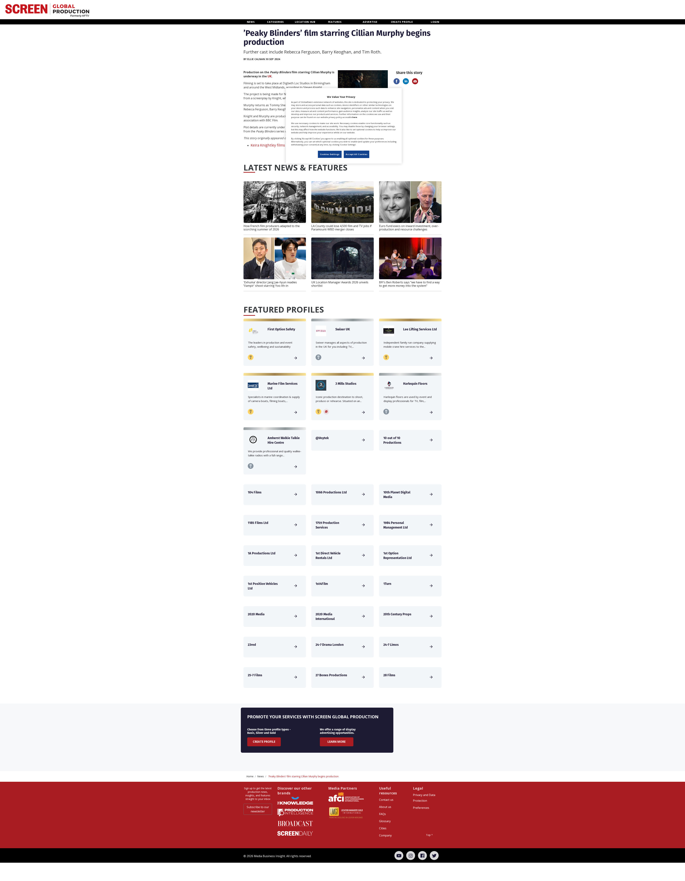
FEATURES (335, 22)
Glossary (385, 821)
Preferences (421, 808)
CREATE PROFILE (402, 22)
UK (270, 76)
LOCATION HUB (305, 22)
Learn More (337, 742)
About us (385, 807)
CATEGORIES (275, 22)
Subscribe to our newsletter (258, 809)
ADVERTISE (370, 22)
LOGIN (435, 22)
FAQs (382, 814)
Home (249, 776)
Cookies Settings (329, 154)
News (260, 776)
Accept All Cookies (356, 154)
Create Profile (264, 742)
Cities (382, 828)
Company (385, 835)
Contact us (386, 800)
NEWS (251, 22)
